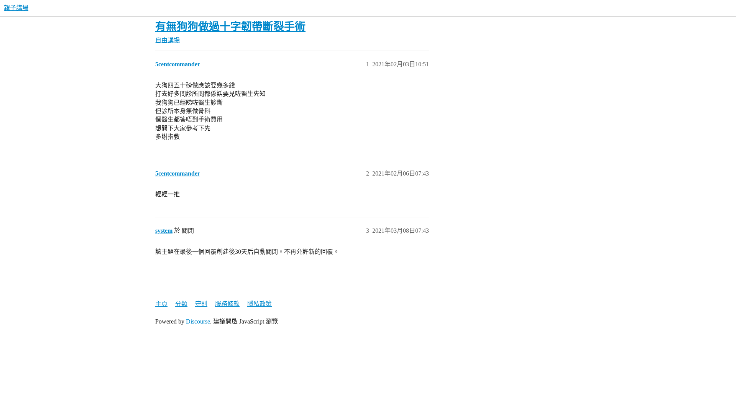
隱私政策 (259, 304)
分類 (181, 304)
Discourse (198, 321)
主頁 (161, 304)
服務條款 (227, 304)
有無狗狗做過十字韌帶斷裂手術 (230, 27)
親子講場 (16, 8)
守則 (201, 304)
